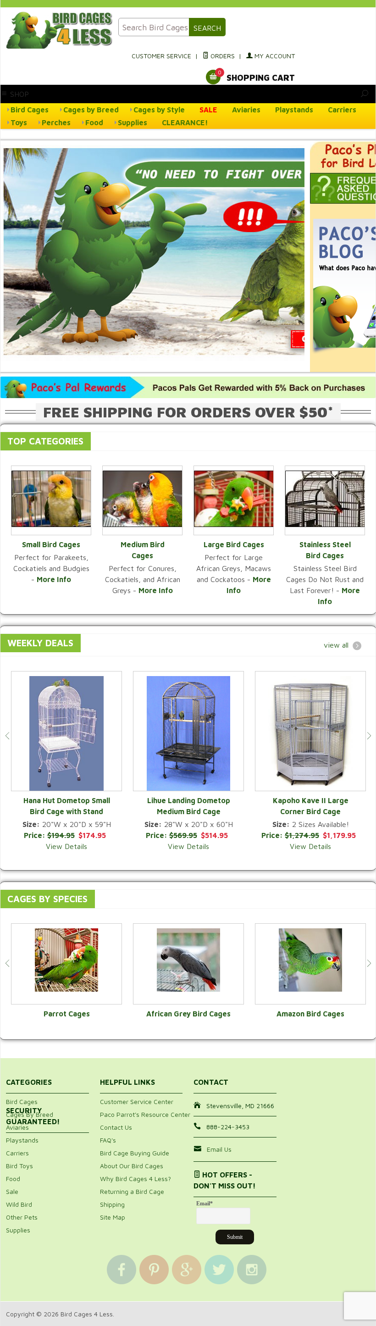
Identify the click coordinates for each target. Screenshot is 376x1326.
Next (368, 735)
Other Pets (22, 1217)
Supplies (132, 122)
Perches (56, 122)
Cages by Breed (91, 109)
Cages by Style (159, 109)
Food (94, 122)
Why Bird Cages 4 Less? (135, 1178)
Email (204, 1203)
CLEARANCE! (185, 122)
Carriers (342, 109)
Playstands (294, 109)
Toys (19, 122)
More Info (54, 579)
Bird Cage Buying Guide (134, 1153)
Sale (12, 1191)
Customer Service (161, 56)
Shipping (112, 1204)
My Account (274, 56)
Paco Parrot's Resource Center (145, 1114)
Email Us (219, 1149)
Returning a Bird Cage (132, 1191)
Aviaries (246, 109)
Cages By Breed (29, 1114)
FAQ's (108, 1140)
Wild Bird (19, 1204)
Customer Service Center (136, 1101)
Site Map (112, 1217)
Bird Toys (19, 1166)
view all (336, 645)
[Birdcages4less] (56, 30)
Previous (7, 735)
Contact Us (116, 1127)
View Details (66, 846)
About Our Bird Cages (131, 1166)
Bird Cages (30, 109)
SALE (208, 109)
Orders (222, 56)
